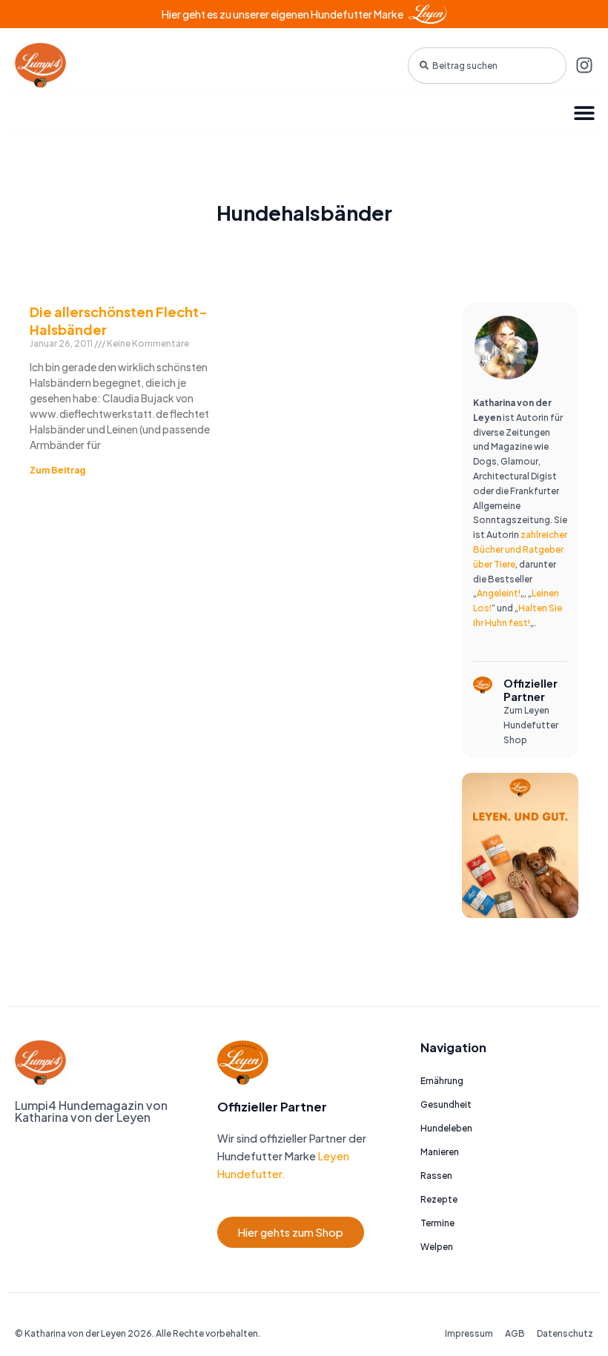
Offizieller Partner (530, 690)
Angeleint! (499, 593)
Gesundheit (446, 1104)
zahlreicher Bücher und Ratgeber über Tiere (520, 549)
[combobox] (487, 65)
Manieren (439, 1151)
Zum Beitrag (57, 470)
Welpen (436, 1246)
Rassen (436, 1175)
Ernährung (441, 1080)
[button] (584, 112)
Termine (437, 1223)
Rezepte (438, 1199)
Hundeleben (446, 1128)
